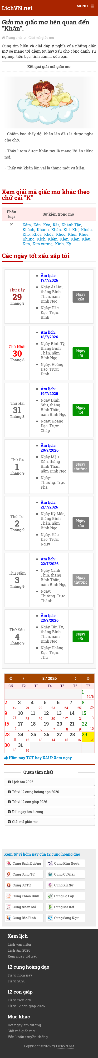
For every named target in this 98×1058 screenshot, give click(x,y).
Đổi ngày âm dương (27, 811)
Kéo (46, 224)
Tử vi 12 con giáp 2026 (29, 801)
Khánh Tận (71, 224)
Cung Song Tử (23, 874)
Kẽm (27, 224)
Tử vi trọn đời (19, 1000)
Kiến (64, 238)
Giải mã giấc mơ (41, 37)
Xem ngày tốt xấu (22, 956)
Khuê (83, 234)
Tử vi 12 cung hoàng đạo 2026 (35, 792)
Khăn (56, 229)
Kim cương (43, 243)
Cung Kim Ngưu (66, 863)
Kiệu (86, 238)
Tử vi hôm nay (20, 975)
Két (56, 224)
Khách (28, 229)
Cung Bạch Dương (27, 863)
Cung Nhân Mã (24, 907)
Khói (72, 234)
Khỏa (49, 234)
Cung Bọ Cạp (64, 896)
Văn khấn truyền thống (28, 1036)
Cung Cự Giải (64, 874)
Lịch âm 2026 (22, 782)
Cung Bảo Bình (24, 918)
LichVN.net (17, 8)
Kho (26, 234)
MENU (82, 6)
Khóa (37, 234)
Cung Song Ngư (66, 918)
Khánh (43, 229)
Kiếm (53, 238)
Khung (28, 238)
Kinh (59, 243)
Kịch (41, 238)
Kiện (75, 238)
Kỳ (68, 243)
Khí (67, 229)
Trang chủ (14, 37)
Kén (37, 224)
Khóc (60, 234)
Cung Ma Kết (64, 907)
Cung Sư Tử (22, 885)
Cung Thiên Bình (26, 896)
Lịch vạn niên (19, 944)
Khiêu (86, 229)
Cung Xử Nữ (63, 885)
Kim (26, 243)
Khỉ (75, 229)
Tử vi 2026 (16, 981)
